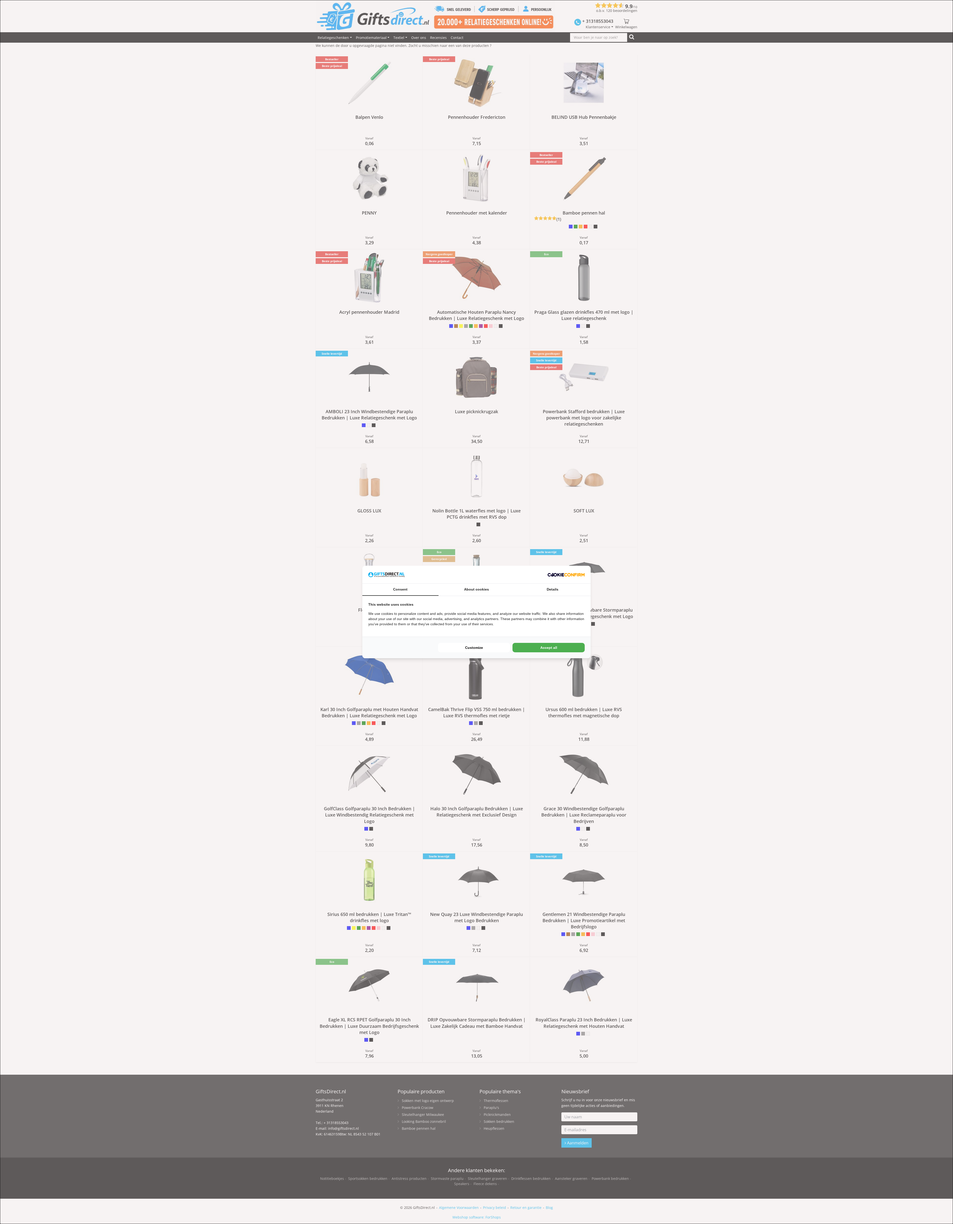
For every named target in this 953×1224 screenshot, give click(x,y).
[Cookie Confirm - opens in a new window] (566, 574)
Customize (474, 648)
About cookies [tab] (476, 589)
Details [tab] (552, 589)
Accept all (548, 648)
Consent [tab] (400, 589)
